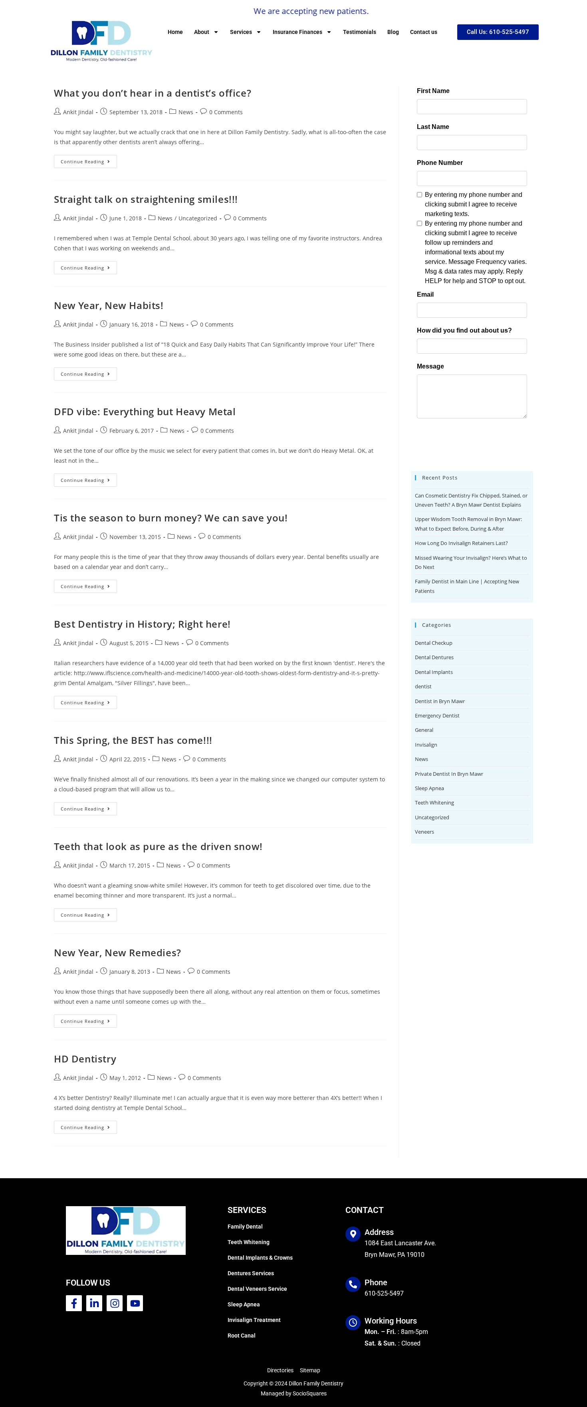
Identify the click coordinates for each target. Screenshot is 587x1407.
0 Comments (226, 112)
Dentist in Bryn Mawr (440, 701)
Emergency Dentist (437, 715)
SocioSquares (310, 1393)
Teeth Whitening (434, 802)
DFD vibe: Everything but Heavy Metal (145, 411)
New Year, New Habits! (109, 305)
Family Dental (245, 1226)
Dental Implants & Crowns (260, 1257)
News (185, 112)
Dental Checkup (433, 642)
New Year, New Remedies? (117, 952)
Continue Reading (89, 159)
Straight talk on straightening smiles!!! (146, 199)
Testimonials (359, 32)
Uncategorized (197, 218)
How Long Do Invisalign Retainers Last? (461, 543)
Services (241, 32)
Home (175, 32)
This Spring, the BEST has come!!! (133, 740)
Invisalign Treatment (254, 1320)
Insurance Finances (297, 32)
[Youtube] (135, 1303)
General (424, 729)
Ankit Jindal (78, 112)
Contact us (423, 32)
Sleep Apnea (429, 788)
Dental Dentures (434, 657)
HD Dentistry (85, 1058)
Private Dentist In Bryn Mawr (449, 773)
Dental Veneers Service (257, 1289)
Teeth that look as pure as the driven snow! (158, 846)
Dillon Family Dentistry (316, 1383)
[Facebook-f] (74, 1303)
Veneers (424, 831)
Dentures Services (251, 1273)
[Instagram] (115, 1303)
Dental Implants (434, 672)
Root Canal (242, 1335)
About (201, 32)
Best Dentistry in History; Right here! (142, 623)
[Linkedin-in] (94, 1303)
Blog (393, 32)
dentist (423, 686)
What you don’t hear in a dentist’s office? (152, 92)
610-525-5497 (384, 1293)
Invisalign (426, 744)
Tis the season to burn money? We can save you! (171, 517)
